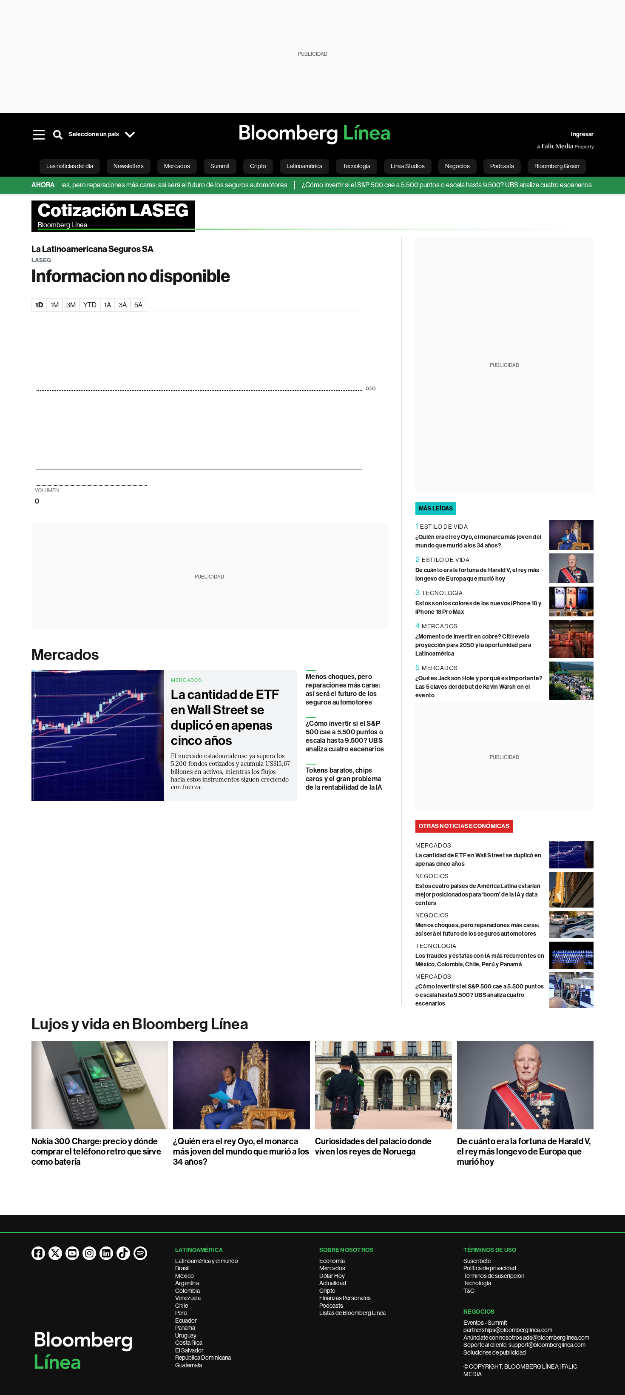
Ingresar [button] (582, 134)
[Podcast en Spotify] (140, 1253)
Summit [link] (220, 166)
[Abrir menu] (39, 134)
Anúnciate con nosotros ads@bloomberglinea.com (526, 1337)
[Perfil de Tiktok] (123, 1253)
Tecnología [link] (356, 166)
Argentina (187, 1283)
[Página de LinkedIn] (106, 1253)
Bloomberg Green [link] (556, 166)
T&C (468, 1290)
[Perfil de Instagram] (89, 1253)
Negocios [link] (457, 166)
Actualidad (332, 1283)
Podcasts (331, 1305)
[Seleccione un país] (130, 134)
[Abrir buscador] (57, 134)
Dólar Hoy (332, 1275)
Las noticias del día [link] (69, 166)
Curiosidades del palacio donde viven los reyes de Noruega (373, 1146)
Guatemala (188, 1365)
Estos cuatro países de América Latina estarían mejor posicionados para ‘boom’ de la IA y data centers (477, 894)
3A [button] (123, 305)
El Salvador (189, 1350)
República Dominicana (203, 1357)
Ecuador (186, 1320)
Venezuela (188, 1298)
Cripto (327, 1290)
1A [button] (107, 305)
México (184, 1275)
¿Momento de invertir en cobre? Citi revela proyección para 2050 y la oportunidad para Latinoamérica (473, 645)
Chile (181, 1305)
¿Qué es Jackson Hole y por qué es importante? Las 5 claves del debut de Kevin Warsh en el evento (479, 687)
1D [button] (39, 305)
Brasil (182, 1268)
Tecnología (477, 1283)
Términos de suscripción (493, 1275)
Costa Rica (188, 1342)
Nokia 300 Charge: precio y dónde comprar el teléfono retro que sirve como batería (96, 1151)
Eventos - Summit (485, 1322)
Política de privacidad (489, 1268)
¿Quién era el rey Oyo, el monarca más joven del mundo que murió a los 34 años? (241, 1151)
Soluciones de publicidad (494, 1352)
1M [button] (55, 305)
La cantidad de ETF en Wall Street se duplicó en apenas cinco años (225, 717)
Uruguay (185, 1335)
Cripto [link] (258, 166)
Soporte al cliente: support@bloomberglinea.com (524, 1344)
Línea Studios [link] (408, 166)
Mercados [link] (177, 166)
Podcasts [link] (502, 166)
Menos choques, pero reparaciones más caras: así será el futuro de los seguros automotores (133, 185)
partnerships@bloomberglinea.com (507, 1329)
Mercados (65, 655)
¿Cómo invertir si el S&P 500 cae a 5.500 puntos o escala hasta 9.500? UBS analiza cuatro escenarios (425, 185)
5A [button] (138, 305)
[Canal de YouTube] (72, 1253)
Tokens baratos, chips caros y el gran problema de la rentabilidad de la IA (344, 778)
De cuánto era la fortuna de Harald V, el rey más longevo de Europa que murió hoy (524, 1151)
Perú (181, 1312)
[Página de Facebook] (38, 1253)
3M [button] (71, 305)
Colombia (187, 1290)
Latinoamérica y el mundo (206, 1261)
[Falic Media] (543, 146)
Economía (332, 1261)
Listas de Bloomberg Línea (352, 1312)
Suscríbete (477, 1261)
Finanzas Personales (345, 1298)
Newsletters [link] (129, 166)
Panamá (185, 1327)
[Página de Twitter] (55, 1253)
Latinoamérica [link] (304, 166)
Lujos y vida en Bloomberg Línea (139, 1024)
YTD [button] (90, 305)
